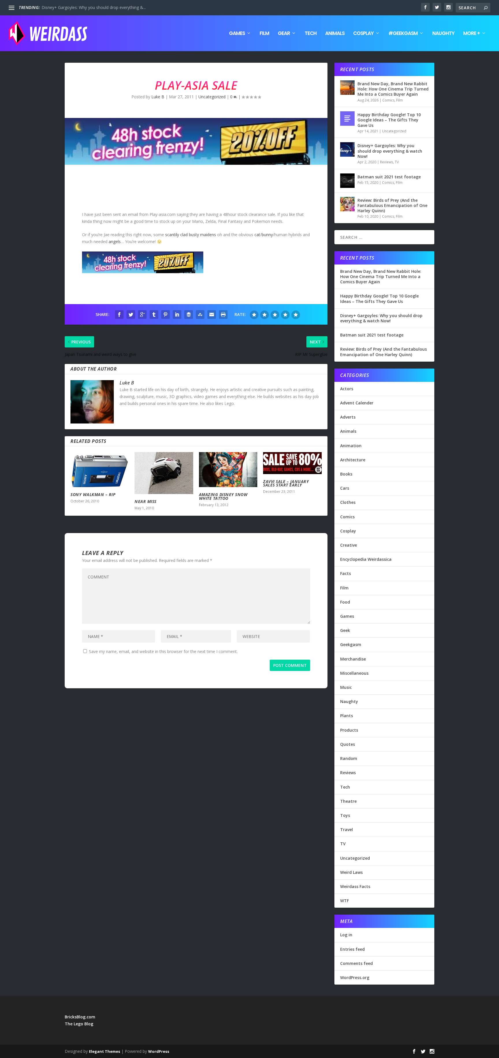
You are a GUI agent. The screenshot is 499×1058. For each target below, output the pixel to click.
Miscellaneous (354, 673)
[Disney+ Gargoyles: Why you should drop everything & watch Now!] (347, 149)
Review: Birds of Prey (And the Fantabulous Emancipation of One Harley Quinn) (392, 205)
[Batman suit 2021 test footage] (347, 180)
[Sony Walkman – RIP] (99, 469)
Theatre (348, 801)
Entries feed (352, 949)
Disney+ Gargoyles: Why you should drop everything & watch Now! (390, 151)
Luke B (157, 96)
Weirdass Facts (355, 886)
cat (257, 234)
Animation (351, 445)
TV (397, 162)
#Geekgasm (403, 34)
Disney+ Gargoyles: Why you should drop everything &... (94, 7)
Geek (345, 630)
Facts (345, 573)
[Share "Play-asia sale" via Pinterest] (165, 314)
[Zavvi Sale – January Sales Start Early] (292, 463)
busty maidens (202, 234)
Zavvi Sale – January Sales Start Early (286, 483)
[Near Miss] (164, 473)
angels (115, 241)
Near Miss (146, 501)
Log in (346, 934)
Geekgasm (350, 644)
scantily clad (176, 234)
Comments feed (356, 963)
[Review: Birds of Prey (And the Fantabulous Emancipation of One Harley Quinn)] (347, 204)
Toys (345, 815)
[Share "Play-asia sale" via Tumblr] (154, 314)
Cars (344, 488)
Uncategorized (212, 96)
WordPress (158, 1051)
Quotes (347, 744)
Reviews (386, 162)
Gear (284, 34)
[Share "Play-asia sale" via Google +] (142, 314)
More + (471, 34)
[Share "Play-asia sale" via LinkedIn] (177, 314)
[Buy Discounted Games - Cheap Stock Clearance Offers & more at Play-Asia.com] (142, 271)
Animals (335, 34)
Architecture (352, 460)
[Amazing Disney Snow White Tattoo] (228, 469)
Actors (346, 388)
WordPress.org (354, 977)
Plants (346, 715)
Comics (388, 100)
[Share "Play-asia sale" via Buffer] (188, 314)
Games (237, 34)
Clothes (347, 502)
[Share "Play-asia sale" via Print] (223, 314)
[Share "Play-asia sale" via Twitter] (131, 314)
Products (349, 730)
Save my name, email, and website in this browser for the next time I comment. (163, 651)
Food (345, 602)
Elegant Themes (104, 1051)
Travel (346, 829)
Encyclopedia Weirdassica (366, 559)
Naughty (443, 34)
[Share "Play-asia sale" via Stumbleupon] (200, 314)
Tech (310, 34)
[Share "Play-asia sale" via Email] (211, 314)
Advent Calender (356, 403)
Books (346, 474)
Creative (348, 545)
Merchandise (353, 659)
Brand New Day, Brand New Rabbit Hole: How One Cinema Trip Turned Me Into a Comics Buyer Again (393, 89)
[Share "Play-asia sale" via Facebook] (119, 314)
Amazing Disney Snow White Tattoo (223, 496)
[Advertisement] (170, 189)
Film (264, 34)
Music (346, 687)
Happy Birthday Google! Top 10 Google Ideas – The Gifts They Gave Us (389, 120)
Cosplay (363, 34)
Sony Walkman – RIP (93, 494)
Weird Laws (351, 872)
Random (348, 758)
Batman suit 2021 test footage (389, 177)
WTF (344, 900)
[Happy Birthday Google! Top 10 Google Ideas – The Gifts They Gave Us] (347, 118)
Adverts (347, 417)
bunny (267, 234)
